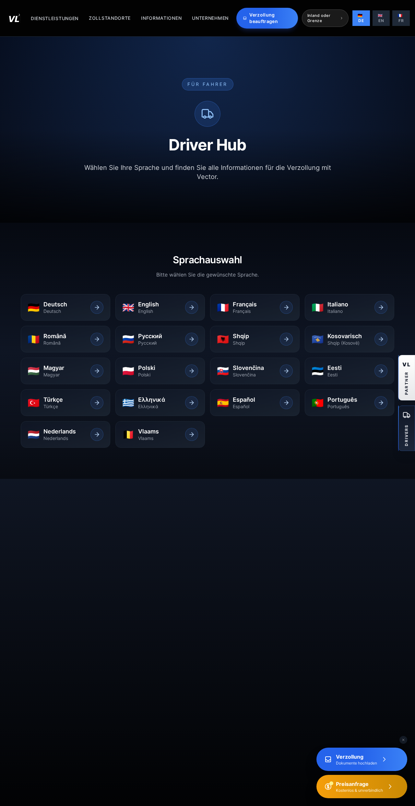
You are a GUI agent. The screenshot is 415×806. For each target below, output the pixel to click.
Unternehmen (210, 18)
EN (381, 18)
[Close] (403, 740)
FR (400, 18)
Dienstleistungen (54, 18)
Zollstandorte (110, 18)
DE (361, 18)
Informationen (161, 18)
